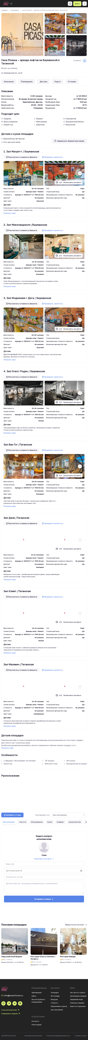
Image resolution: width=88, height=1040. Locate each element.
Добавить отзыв (13, 815)
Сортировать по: (42, 815)
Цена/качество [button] (75, 822)
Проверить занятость (53, 157)
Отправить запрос (42, 899)
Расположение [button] (9, 822)
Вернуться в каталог (74, 925)
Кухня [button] (49, 822)
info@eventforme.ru (13, 995)
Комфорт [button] (60, 822)
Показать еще (10, 213)
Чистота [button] (22, 822)
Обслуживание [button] (37, 822)
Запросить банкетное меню (70, 141)
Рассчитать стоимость (22, 157)
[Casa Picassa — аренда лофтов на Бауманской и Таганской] (22, 34)
